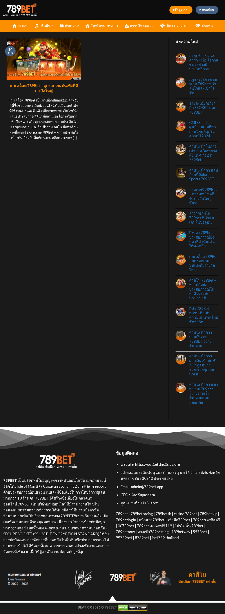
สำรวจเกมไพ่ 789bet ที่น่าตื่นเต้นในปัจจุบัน (201, 218)
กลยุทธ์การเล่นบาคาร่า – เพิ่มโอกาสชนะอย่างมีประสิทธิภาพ (203, 62)
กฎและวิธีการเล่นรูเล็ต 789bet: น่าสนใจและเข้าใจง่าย (203, 86)
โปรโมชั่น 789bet (105, 26)
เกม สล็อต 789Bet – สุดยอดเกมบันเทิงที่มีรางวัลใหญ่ (44, 88)
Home (23, 26)
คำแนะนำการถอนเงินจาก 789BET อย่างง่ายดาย (200, 339)
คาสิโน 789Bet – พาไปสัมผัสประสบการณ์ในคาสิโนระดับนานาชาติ (202, 289)
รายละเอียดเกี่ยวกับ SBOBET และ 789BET (202, 107)
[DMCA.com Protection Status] (132, 607)
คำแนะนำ (72, 26)
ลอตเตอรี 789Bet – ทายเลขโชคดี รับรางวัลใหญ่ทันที (203, 196)
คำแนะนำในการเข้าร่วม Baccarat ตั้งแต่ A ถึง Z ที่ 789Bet (203, 153)
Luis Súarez (149, 503)
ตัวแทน (207, 26)
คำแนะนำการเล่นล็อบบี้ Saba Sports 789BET (203, 174)
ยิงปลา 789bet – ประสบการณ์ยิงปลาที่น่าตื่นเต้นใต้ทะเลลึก (202, 239)
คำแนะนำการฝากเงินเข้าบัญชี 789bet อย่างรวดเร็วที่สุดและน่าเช (202, 365)
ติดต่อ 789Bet (178, 26)
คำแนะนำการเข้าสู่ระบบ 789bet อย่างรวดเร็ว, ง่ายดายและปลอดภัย (203, 393)
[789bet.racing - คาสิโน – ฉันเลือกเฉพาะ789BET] (30, 10)
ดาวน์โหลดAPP (141, 26)
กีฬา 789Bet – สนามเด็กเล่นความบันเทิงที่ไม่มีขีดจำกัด (203, 315)
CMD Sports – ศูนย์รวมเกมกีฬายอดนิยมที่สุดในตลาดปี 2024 (202, 129)
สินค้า (45, 26)
